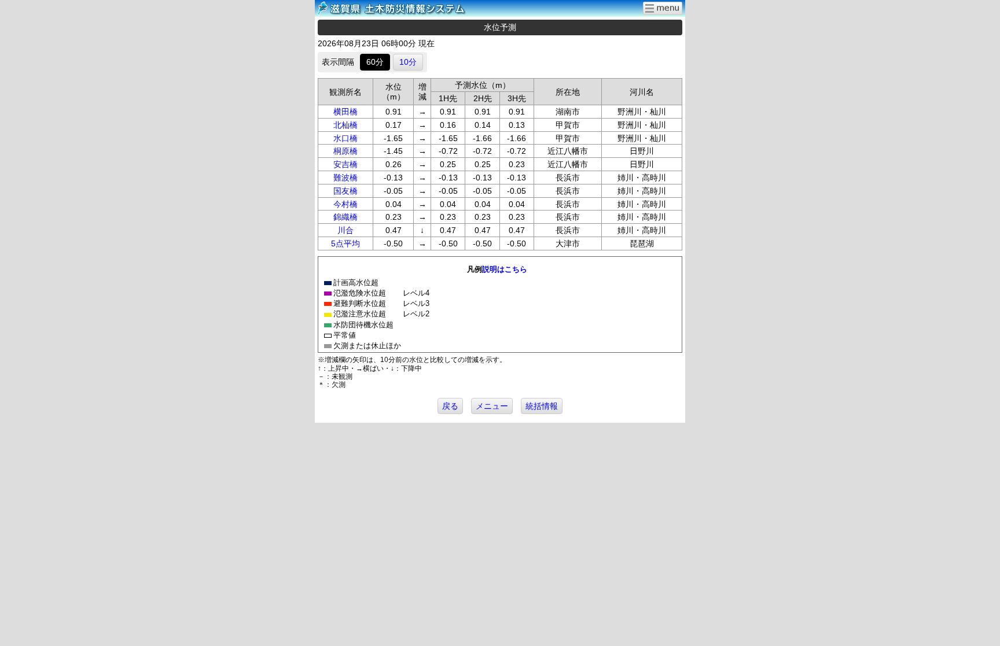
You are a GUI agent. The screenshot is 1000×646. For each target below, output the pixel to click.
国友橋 (345, 190)
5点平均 (345, 243)
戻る (450, 406)
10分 (408, 62)
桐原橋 (345, 151)
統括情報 (541, 406)
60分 (375, 62)
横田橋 (345, 111)
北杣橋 (345, 125)
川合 (345, 230)
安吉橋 (345, 164)
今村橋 (345, 204)
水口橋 (345, 138)
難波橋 (345, 177)
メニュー (492, 406)
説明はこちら (504, 269)
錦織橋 (345, 217)
